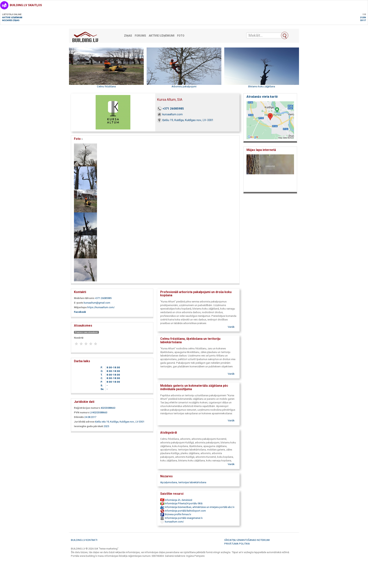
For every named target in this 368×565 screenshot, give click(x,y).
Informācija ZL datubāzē (178, 500)
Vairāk (231, 326)
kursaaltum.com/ (174, 521)
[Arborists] (85, 269)
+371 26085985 (173, 108)
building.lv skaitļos (26, 5)
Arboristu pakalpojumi (184, 86)
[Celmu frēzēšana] (85, 200)
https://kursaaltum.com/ (101, 307)
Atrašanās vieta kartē (262, 96)
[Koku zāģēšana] (85, 154)
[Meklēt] (284, 35)
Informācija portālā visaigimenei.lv (183, 518)
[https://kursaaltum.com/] (270, 172)
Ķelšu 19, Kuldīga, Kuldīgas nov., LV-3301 (187, 120)
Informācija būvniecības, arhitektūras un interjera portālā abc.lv (199, 507)
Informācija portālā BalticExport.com (185, 510)
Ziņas (128, 35)
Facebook (80, 311)
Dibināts (79, 417)
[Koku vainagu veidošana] (85, 246)
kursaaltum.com (172, 114)
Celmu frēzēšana (106, 86)
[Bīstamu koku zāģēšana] (85, 177)
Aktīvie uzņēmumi (12, 17)
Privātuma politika (237, 543)
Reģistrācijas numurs (87, 407)
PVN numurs (81, 412)
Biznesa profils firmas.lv (177, 514)
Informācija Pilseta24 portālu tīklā (183, 503)
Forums (140, 35)
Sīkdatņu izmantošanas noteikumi (247, 540)
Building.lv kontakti (84, 540)
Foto (180, 35)
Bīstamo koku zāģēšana (261, 86)
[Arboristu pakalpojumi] (85, 223)
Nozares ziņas (10, 20)
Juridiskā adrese (84, 421)
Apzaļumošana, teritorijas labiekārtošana (183, 482)
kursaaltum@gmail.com (97, 302)
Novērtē (78, 337)
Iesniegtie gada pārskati (88, 426)
